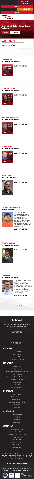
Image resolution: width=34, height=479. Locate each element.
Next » (25, 306)
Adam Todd (6, 175)
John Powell (7, 59)
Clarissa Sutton (8, 88)
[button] (31, 17)
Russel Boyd (7, 146)
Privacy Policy (11, 463)
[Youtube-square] (24, 338)
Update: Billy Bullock (11, 207)
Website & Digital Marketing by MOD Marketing (17, 470)
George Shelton (8, 243)
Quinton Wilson (8, 40)
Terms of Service (22, 463)
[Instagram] (15, 338)
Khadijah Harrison (10, 117)
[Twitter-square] (20, 338)
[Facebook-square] (10, 338)
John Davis (6, 275)
